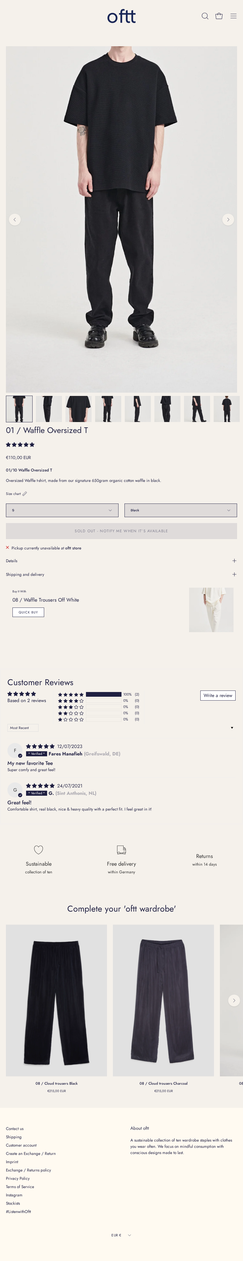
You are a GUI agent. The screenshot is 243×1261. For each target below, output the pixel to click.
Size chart (13, 493)
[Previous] (15, 220)
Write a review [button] (218, 695)
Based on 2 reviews (26, 700)
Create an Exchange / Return (31, 1153)
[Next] (228, 220)
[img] (41, 746)
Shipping (14, 1137)
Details (11, 561)
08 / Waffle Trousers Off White (45, 599)
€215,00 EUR (56, 1091)
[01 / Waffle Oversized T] (19, 409)
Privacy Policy (18, 1178)
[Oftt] (121, 16)
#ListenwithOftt (18, 1211)
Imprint (12, 1162)
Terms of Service (20, 1187)
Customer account (21, 1145)
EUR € (116, 1235)
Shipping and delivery (25, 574)
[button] (20, 444)
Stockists (13, 1203)
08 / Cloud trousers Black (57, 1083)
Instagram (14, 1195)
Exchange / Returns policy (28, 1170)
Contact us (14, 1128)
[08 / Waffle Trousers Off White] (211, 610)
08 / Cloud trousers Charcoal (164, 1083)
